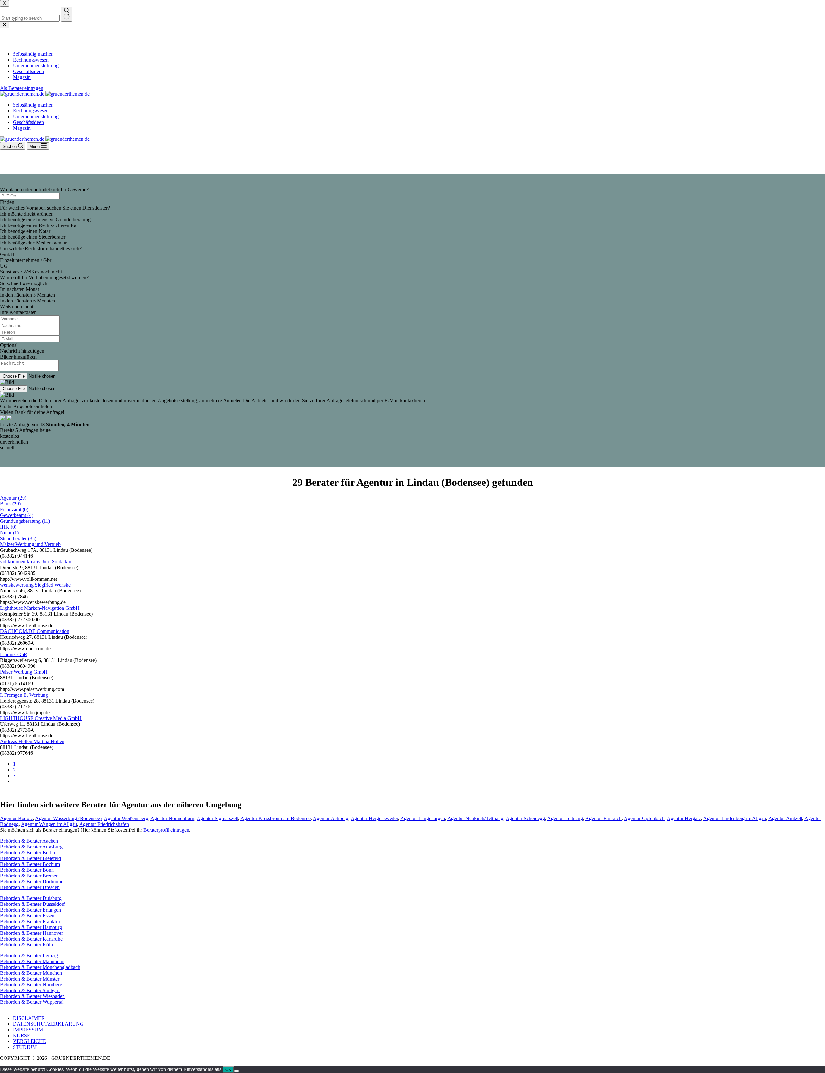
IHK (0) (8, 527)
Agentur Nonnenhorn (172, 818)
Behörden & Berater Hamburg (31, 927)
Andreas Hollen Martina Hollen (32, 741)
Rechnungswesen (31, 110)
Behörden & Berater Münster (29, 979)
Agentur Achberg (330, 818)
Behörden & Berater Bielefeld (30, 858)
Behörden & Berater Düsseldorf (32, 904)
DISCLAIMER (29, 1018)
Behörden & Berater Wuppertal (31, 1002)
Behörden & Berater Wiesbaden (32, 996)
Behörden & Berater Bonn (27, 870)
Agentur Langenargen (422, 818)
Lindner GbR (13, 654)
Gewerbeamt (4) (16, 515)
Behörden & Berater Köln (26, 944)
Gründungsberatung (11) (25, 521)
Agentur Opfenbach (644, 818)
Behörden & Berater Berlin (27, 852)
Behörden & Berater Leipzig (29, 955)
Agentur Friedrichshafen (104, 824)
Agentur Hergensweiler (374, 818)
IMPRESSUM (28, 1029)
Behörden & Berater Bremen (29, 875)
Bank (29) (10, 503)
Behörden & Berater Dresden (30, 887)
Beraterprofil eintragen (166, 830)
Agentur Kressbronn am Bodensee (275, 818)
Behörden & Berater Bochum (30, 864)
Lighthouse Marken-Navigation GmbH (40, 608)
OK (228, 1069)
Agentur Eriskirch (603, 818)
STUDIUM (25, 1047)
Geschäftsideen (28, 122)
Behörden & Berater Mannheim (32, 961)
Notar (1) (9, 532)
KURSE (21, 1035)
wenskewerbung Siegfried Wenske (35, 585)
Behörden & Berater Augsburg (31, 846)
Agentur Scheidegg (525, 818)
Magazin (22, 128)
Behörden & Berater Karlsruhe (31, 939)
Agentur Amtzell (785, 818)
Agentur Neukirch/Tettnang (475, 818)
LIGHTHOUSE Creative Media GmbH (41, 718)
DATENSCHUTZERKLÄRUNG (48, 1024)
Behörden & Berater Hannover (31, 933)
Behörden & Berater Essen (27, 915)
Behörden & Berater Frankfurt (31, 921)
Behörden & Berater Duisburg (31, 898)
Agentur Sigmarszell (217, 818)
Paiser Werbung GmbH (24, 672)
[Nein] (236, 1071)
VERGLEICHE (29, 1041)
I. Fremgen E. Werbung (24, 695)
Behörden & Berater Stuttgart (30, 990)
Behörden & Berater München (31, 973)
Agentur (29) (13, 498)
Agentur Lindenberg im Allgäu (734, 818)
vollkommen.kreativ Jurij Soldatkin (35, 561)
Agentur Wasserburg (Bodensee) (68, 818)
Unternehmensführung (36, 116)
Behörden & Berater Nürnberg (31, 984)
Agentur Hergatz (684, 818)
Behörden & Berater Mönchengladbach (40, 967)
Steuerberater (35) (18, 538)
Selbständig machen (33, 105)
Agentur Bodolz (16, 818)
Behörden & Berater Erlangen (30, 910)
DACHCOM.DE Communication (34, 631)
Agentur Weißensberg (126, 818)
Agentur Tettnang (565, 818)
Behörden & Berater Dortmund (31, 881)
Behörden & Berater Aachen (29, 841)
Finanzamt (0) (14, 509)
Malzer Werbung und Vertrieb (30, 544)
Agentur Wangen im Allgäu (49, 824)
